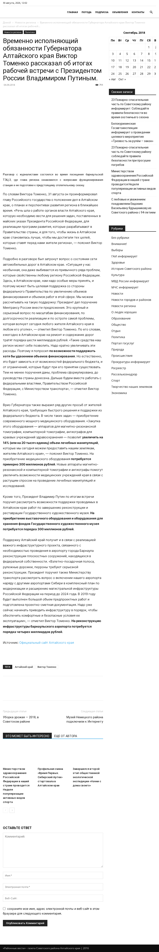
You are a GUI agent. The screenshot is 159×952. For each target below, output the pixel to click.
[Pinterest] (26, 692)
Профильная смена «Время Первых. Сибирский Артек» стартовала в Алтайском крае (50, 777)
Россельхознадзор (124, 374)
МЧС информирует (125, 287)
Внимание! (119, 244)
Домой (7, 22)
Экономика (119, 393)
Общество (118, 325)
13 (134, 60)
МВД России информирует (130, 281)
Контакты (138, 12)
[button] (151, 12)
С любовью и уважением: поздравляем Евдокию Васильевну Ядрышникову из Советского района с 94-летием (133, 206)
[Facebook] (7, 692)
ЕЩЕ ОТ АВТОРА (65, 736)
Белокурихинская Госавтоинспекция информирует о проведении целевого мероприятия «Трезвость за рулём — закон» (132, 132)
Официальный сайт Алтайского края (46, 643)
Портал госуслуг (122, 343)
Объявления (120, 12)
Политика (30, 32)
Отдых (115, 331)
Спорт (115, 380)
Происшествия (121, 356)
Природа (117, 349)
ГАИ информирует (124, 256)
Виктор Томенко (46, 666)
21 (141, 67)
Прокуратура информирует (130, 362)
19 (127, 67)
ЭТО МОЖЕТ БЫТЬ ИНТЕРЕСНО (27, 736)
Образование (121, 318)
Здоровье (118, 262)
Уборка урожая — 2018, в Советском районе (21, 719)
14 (141, 60)
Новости (117, 293)
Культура (117, 275)
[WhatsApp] (35, 692)
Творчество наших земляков (131, 387)
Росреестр (118, 368)
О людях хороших (124, 312)
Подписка (101, 12)
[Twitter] (16, 692)
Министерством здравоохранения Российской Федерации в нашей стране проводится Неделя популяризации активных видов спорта (16, 785)
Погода (87, 12)
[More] (45, 692)
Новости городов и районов (131, 300)
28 (141, 74)
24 (112, 74)
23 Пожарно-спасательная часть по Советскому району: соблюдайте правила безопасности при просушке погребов (131, 156)
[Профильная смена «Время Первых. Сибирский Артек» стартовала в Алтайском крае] (53, 755)
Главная (72, 12)
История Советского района (131, 269)
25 (120, 74)
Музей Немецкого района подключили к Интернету (84, 719)
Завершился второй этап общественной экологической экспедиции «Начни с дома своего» (87, 777)
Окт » (122, 79)
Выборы (117, 250)
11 (120, 60)
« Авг (112, 79)
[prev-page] (5, 810)
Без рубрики (120, 238)
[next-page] (12, 810)
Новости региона (25, 22)
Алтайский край (24, 666)
